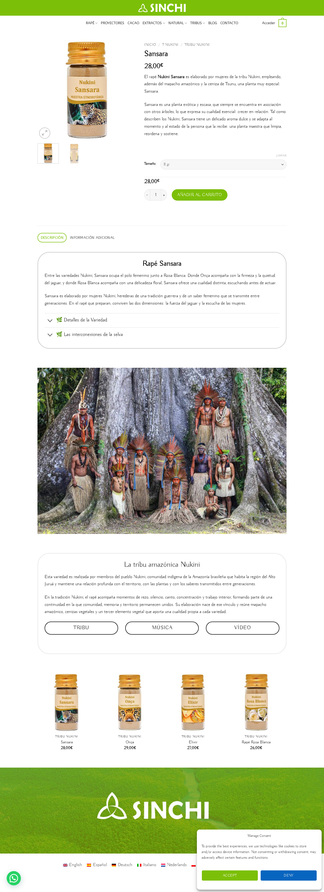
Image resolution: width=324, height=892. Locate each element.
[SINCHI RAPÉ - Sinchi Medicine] (162, 8)
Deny (289, 875)
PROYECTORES (112, 23)
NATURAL (176, 23)
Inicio (150, 44)
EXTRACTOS (152, 23)
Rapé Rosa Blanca (256, 742)
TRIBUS (196, 23)
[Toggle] (50, 321)
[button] (268, 23)
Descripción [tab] (52, 238)
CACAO (133, 23)
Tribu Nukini (197, 44)
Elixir (193, 742)
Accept (230, 875)
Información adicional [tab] (92, 238)
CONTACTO (229, 23)
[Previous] (45, 90)
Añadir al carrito (199, 195)
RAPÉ (90, 23)
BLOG (212, 23)
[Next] (129, 90)
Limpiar (281, 155)
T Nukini (170, 44)
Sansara (67, 742)
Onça (130, 742)
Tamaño (150, 164)
